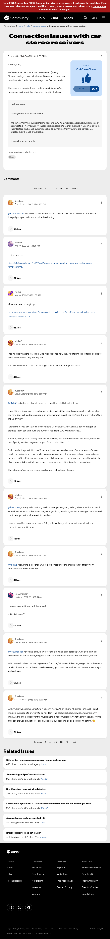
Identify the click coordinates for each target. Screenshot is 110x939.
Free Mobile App (65, 880)
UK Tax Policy (28, 933)
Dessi (43, 793)
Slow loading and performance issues (25, 774)
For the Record (14, 880)
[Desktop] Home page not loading (23, 832)
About (10, 867)
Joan (43, 764)
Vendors (36, 893)
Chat (54, 17)
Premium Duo (88, 874)
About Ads (63, 929)
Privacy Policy (37, 929)
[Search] (85, 18)
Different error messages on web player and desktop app (35, 760)
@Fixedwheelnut (16, 213)
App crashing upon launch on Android (25, 818)
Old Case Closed (86, 69)
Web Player (62, 874)
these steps (99, 6)
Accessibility (73, 929)
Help (41, 17)
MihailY (45, 808)
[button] (81, 89)
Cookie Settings (50, 929)
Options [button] (101, 56)
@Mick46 (12, 403)
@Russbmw (13, 507)
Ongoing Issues (39, 25)
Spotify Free (88, 893)
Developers (38, 874)
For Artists (37, 867)
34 (55, 188)
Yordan (44, 778)
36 (67, 188)
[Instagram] (10, 907)
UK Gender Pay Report (43, 933)
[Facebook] (28, 907)
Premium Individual (91, 867)
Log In (94, 17)
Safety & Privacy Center (21, 929)
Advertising (37, 880)
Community (19, 17)
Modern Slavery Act (14, 933)
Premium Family (90, 880)
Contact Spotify (64, 887)
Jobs (9, 874)
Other (12, 157)
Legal (9, 929)
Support (61, 867)
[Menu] (103, 18)
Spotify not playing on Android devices (26, 789)
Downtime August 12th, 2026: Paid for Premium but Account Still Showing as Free (48, 803)
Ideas (68, 17)
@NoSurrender (15, 651)
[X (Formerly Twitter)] (19, 907)
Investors (36, 887)
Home (20, 25)
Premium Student (90, 887)
